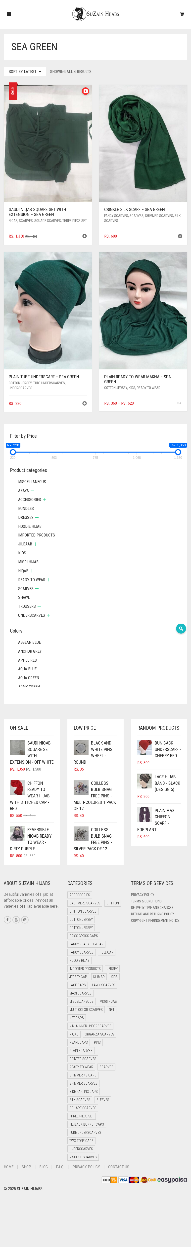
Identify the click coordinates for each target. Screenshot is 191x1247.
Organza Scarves (99, 1034)
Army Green (29, 686)
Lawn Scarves (103, 985)
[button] (84, 237)
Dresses (26, 517)
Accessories (29, 499)
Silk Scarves (79, 1100)
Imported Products (36, 535)
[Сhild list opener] (32, 490)
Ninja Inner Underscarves (90, 1026)
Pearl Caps (78, 1042)
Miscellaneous (32, 481)
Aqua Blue (27, 669)
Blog (43, 1167)
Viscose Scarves (83, 1157)
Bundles (26, 508)
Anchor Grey (30, 651)
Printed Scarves (82, 1059)
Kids (132, 388)
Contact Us (118, 1167)
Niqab (13, 221)
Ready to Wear (148, 388)
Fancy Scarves (116, 216)
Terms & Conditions (146, 901)
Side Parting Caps (83, 1092)
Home (8, 1167)
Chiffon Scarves (82, 911)
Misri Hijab (28, 562)
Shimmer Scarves (159, 216)
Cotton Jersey (20, 383)
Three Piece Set (74, 221)
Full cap (106, 952)
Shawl (24, 597)
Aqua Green (28, 678)
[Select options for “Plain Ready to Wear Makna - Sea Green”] (179, 403)
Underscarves (20, 388)
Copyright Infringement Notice (155, 921)
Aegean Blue (29, 642)
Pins (97, 1042)
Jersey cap (78, 977)
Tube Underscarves (49, 383)
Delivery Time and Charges (152, 908)
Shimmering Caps (82, 1075)
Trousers (27, 606)
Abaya (23, 490)
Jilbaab (25, 544)
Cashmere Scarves (84, 903)
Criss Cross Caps (83, 936)
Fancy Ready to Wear (86, 944)
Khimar (99, 977)
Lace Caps (77, 985)
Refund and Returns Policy (152, 914)
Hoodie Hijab (30, 526)
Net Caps (76, 1018)
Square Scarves (47, 221)
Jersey (112, 969)
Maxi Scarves (80, 993)
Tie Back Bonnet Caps (86, 1124)
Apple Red (27, 660)
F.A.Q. (60, 1167)
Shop (26, 1167)
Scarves (26, 221)
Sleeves (102, 1100)
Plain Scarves (81, 1051)
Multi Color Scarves (86, 1010)
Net (111, 1010)
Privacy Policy (142, 895)
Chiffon (112, 903)
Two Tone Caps (81, 1141)
